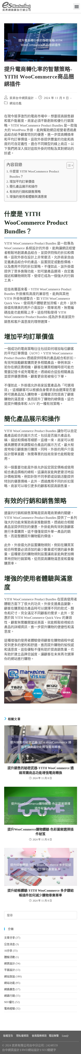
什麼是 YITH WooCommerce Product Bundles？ (34, 174)
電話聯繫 (54, 1035)
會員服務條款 (39, 1035)
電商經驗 (9, 1008)
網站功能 (16, 103)
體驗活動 (9, 957)
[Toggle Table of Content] (68, 165)
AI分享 (8, 950)
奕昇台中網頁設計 (22, 98)
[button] (76, 6)
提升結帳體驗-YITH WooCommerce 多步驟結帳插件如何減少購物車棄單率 (40, 893)
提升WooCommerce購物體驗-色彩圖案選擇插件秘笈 (40, 832)
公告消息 (9, 944)
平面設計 (9, 969)
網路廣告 (9, 989)
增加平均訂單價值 (22, 181)
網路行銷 (9, 995)
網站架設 (9, 976)
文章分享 (9, 937)
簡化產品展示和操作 (24, 186)
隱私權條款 (22, 1035)
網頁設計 (9, 963)
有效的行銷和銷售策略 (25, 191)
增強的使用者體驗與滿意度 (28, 196)
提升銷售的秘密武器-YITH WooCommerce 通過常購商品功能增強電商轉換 (40, 770)
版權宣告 (8, 1035)
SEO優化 (9, 1002)
